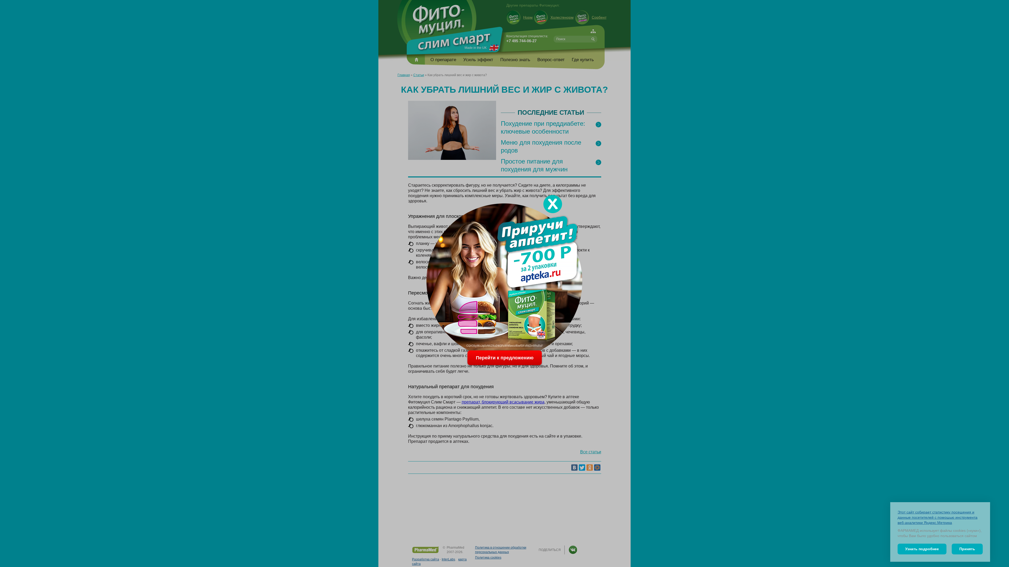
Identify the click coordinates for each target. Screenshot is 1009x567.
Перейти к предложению (504, 357)
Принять (967, 549)
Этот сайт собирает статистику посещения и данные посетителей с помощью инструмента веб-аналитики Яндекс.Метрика (937, 517)
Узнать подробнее (922, 549)
